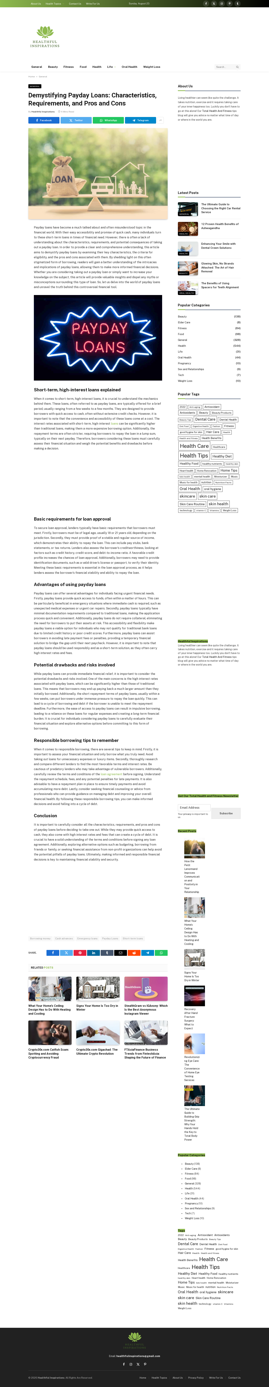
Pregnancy (184, 363)
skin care (207, 496)
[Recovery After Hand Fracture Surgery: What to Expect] (194, 996)
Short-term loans (133, 938)
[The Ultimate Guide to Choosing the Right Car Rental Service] (188, 209)
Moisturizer (220, 476)
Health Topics (53, 3)
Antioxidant (212, 406)
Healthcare (219, 447)
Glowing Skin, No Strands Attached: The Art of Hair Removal (217, 267)
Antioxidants (187, 412)
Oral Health (129, 66)
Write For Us (93, 3)
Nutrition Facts (223, 482)
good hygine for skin (191, 432)
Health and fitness (189, 438)
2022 (183, 407)
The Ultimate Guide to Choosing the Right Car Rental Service (220, 208)
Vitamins (214, 510)
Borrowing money (40, 938)
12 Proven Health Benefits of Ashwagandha (220, 226)
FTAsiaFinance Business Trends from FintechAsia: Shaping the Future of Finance (145, 1053)
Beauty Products (221, 412)
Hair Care (212, 432)
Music (234, 476)
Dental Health (228, 419)
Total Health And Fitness (217, 110)
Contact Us (75, 3)
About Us (36, 3)
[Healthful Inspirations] (44, 36)
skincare (187, 496)
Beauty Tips (185, 420)
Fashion (216, 426)
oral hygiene (212, 489)
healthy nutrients (212, 463)
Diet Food (184, 426)
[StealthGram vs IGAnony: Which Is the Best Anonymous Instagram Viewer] (146, 989)
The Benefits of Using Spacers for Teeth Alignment (220, 285)
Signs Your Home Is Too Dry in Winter (97, 1008)
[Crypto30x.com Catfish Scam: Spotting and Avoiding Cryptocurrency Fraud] (50, 1033)
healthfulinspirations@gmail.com (138, 1356)
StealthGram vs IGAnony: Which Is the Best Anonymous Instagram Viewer (146, 1010)
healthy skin (232, 464)
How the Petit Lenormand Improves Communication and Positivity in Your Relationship (192, 876)
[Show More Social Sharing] (160, 120)
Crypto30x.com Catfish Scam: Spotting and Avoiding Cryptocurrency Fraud (48, 1053)
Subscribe (226, 813)
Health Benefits (211, 438)
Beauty (53, 66)
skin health (218, 504)
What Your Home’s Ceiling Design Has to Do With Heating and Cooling (49, 1010)
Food (83, 66)
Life (110, 66)
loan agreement (111, 774)
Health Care (194, 446)
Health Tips (194, 455)
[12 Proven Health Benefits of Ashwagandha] (188, 229)
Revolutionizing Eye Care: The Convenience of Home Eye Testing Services (192, 1069)
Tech (181, 375)
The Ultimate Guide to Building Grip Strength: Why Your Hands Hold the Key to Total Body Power (192, 1124)
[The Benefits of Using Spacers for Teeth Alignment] (188, 288)
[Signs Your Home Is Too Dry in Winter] (97, 989)
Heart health (186, 470)
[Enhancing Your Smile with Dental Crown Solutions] (188, 249)
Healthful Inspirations (43, 111)
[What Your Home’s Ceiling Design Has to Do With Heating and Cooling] (50, 989)
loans (114, 423)
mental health (202, 476)
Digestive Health (201, 426)
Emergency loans (87, 938)
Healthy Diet (222, 456)
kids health (185, 477)
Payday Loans (110, 938)
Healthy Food (189, 463)
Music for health (188, 482)
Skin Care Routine (192, 504)
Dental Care (205, 419)
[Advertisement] (174, 36)
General (36, 66)
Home (31, 76)
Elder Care (184, 322)
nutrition (206, 482)
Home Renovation (206, 470)
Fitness (68, 66)
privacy (187, 814)
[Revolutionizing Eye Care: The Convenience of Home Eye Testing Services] (194, 1044)
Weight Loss (151, 66)
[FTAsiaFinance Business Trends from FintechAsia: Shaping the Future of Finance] (146, 1033)
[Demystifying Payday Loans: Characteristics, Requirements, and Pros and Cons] (98, 173)
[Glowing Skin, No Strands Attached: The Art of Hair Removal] (188, 268)
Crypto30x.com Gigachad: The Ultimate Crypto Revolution (97, 1051)
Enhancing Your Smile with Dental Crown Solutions (218, 245)
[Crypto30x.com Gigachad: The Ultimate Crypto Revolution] (97, 1033)
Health (96, 66)
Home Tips (229, 470)
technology (186, 510)
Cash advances (64, 938)
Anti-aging (194, 407)
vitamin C (201, 510)
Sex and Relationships (191, 369)
